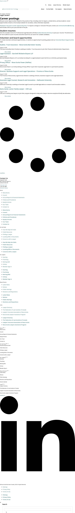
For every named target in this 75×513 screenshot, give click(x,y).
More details (8, 52)
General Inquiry (4, 188)
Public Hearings (7, 289)
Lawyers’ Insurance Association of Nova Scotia (15, 312)
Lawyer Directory (7, 307)
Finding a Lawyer (7, 234)
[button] (45, 5)
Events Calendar (3, 382)
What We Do (6, 193)
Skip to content (3, 1)
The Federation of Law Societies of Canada (14, 310)
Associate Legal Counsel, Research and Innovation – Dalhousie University (26, 80)
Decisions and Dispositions (10, 292)
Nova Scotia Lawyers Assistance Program (14, 314)
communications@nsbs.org (66, 25)
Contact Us (6, 207)
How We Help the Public (9, 230)
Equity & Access (7, 202)
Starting (5, 257)
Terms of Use (6, 491)
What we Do (2, 329)
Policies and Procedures (9, 200)
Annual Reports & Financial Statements (13, 197)
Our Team (5, 204)
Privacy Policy (6, 489)
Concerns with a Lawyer (9, 239)
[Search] (6, 512)
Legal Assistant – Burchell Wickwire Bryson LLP (16, 54)
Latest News (6, 284)
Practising (5, 259)
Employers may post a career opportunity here (13, 25)
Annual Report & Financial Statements (8, 334)
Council (5, 195)
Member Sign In (7, 266)
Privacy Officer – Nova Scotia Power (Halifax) (15, 62)
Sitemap (5, 487)
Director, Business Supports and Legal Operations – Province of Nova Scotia (26, 71)
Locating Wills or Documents (11, 237)
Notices (5, 287)
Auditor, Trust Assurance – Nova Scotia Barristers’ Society (20, 45)
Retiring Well (6, 262)
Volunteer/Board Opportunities (65, 40)
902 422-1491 (4, 185)
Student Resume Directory (44, 33)
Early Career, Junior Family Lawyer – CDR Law (16, 89)
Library (5, 264)
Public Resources (7, 232)
